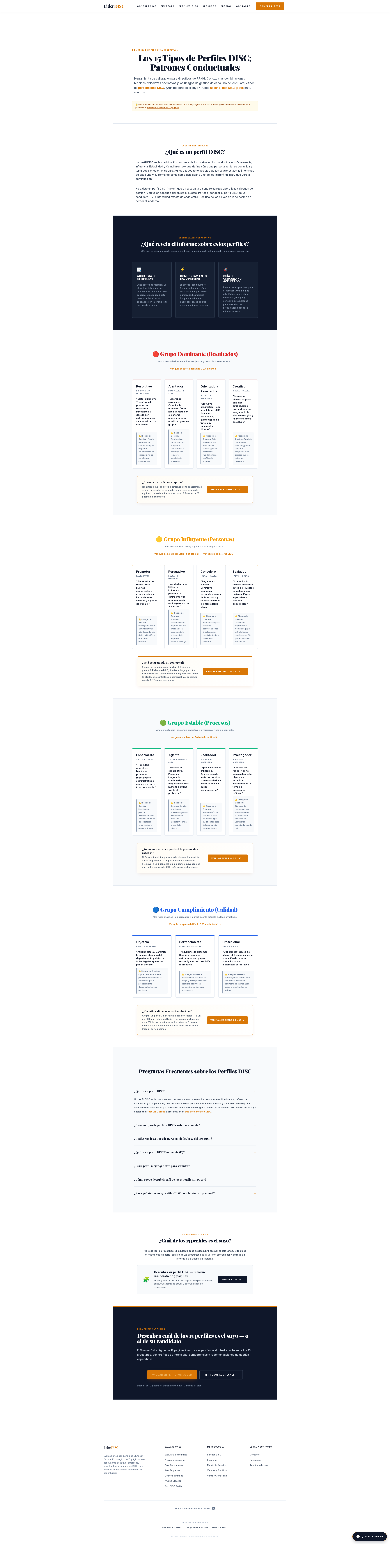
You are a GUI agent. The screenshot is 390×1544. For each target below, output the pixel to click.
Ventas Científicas (217, 1475)
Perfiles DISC (188, 6)
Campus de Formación (197, 1527)
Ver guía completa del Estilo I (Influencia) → (177, 554)
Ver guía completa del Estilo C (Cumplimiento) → (195, 924)
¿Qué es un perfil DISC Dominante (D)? (159, 1152)
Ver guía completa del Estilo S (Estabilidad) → (195, 737)
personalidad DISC (151, 88)
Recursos (209, 6)
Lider (114, 6)
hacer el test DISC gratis (227, 88)
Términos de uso (259, 1465)
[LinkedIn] (213, 1508)
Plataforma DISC (220, 1527)
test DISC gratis (156, 1111)
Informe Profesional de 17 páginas (163, 107)
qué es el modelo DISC (198, 1111)
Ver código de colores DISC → (219, 554)
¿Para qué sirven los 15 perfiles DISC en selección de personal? (174, 1193)
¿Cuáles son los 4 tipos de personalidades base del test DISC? (173, 1139)
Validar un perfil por (172, 1374)
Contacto (243, 6)
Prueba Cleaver (173, 1481)
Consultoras (146, 6)
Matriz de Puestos (217, 1465)
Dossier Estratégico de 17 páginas (122, 1459)
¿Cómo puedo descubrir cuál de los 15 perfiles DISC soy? (170, 1179)
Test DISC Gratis (173, 1486)
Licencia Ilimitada (174, 1475)
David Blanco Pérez (171, 1527)
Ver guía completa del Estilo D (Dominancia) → (195, 368)
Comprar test (270, 6)
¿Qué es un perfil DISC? (149, 1091)
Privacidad (255, 1460)
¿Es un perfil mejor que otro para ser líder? (162, 1166)
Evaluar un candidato (176, 1454)
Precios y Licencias (175, 1460)
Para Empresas (172, 1470)
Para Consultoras (174, 1465)
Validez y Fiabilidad (217, 1470)
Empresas (167, 6)
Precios (226, 6)
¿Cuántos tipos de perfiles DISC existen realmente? (167, 1125)
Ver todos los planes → (221, 1374)
